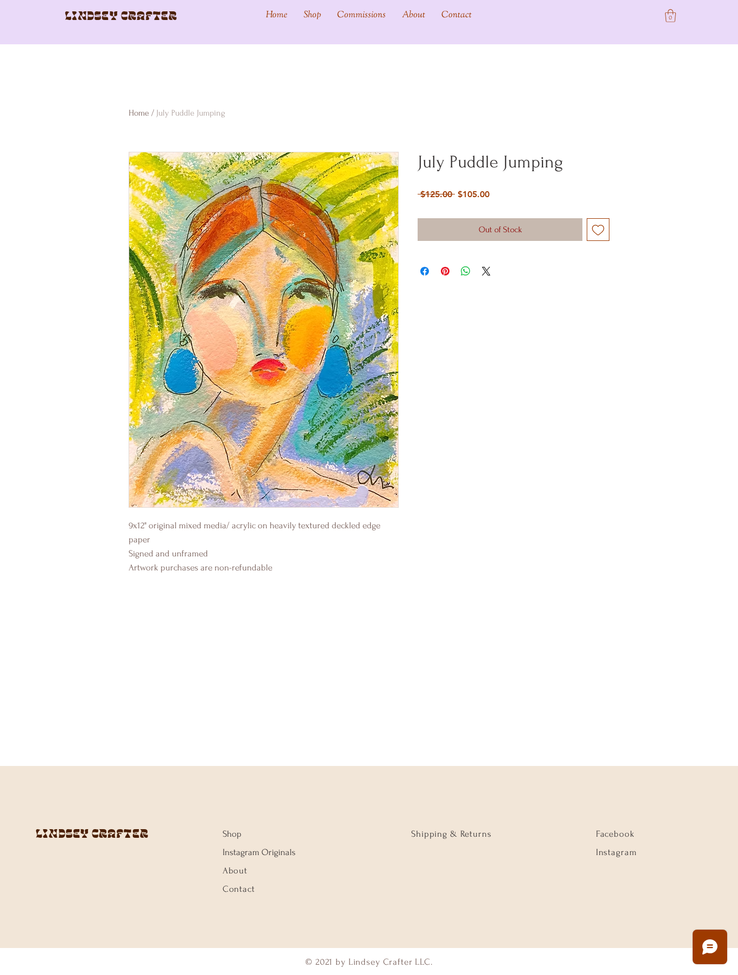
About (235, 870)
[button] (670, 15)
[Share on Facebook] (424, 271)
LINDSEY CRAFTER (92, 833)
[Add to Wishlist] (598, 229)
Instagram (616, 852)
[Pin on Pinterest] (445, 271)
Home (139, 113)
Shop (232, 834)
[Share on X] (486, 271)
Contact (239, 889)
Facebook (615, 834)
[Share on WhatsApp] (465, 271)
